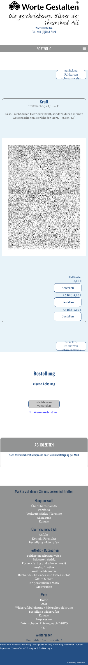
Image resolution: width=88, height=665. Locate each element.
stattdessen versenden (44, 404)
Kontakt (44, 521)
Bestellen (68, 288)
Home (44, 600)
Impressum (44, 619)
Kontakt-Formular (44, 538)
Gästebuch (44, 518)
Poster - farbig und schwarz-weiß (44, 563)
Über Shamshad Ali (44, 506)
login (44, 627)
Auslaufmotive (44, 567)
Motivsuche (44, 587)
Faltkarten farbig (44, 559)
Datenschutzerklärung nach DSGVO (44, 623)
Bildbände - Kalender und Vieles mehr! (44, 575)
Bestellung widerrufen (44, 542)
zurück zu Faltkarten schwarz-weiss (71, 74)
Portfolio (44, 48)
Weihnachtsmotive (44, 571)
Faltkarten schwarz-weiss (44, 556)
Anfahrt (44, 534)
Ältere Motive (44, 579)
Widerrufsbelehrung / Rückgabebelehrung (44, 607)
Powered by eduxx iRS (76, 662)
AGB (44, 604)
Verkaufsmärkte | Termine (44, 513)
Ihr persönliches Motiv (44, 583)
